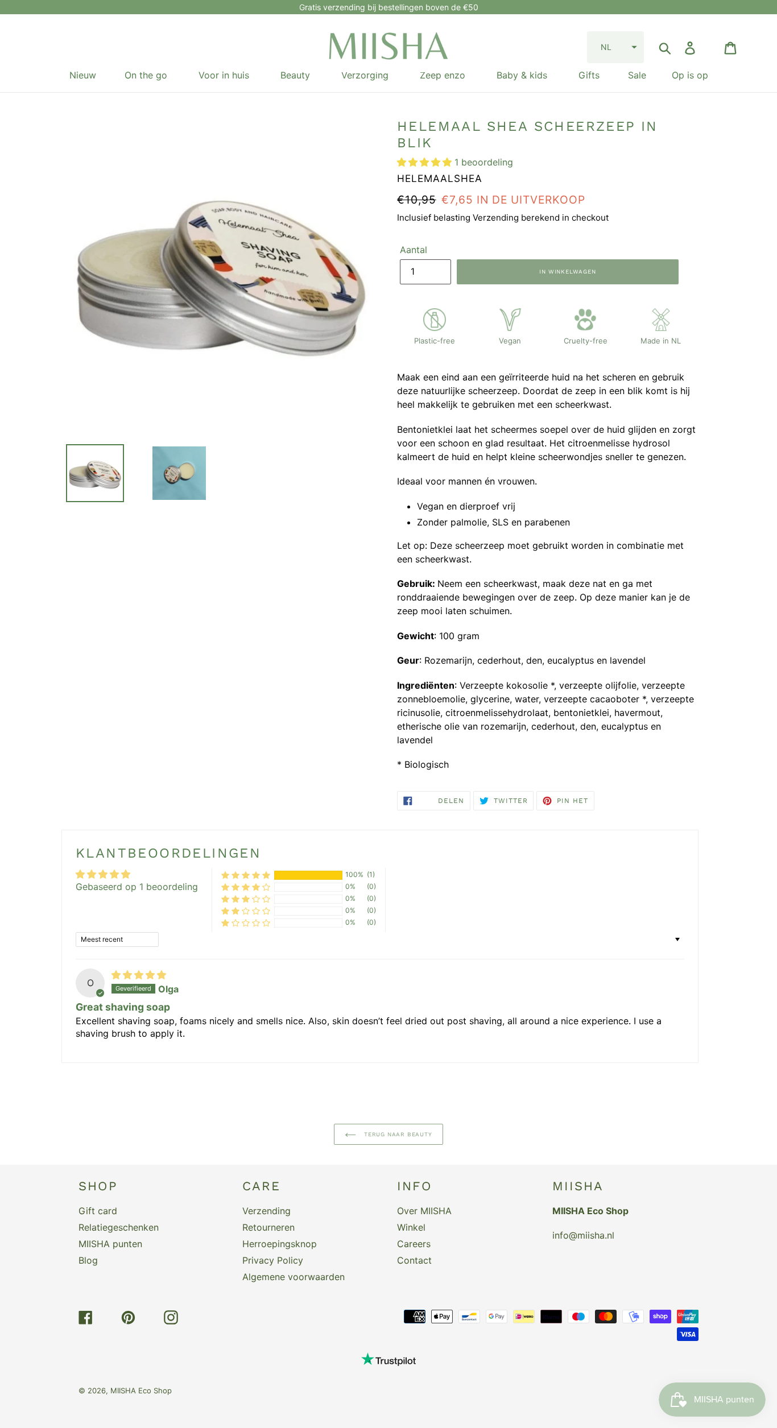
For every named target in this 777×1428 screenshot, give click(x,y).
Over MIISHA (424, 1210)
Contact (414, 1260)
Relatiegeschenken (118, 1227)
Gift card (97, 1210)
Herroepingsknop (279, 1243)
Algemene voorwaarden (293, 1276)
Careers (414, 1243)
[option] (86, 473)
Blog (88, 1260)
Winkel (411, 1227)
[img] (138, 974)
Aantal (413, 249)
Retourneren (268, 1227)
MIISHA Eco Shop (141, 1390)
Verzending (266, 1210)
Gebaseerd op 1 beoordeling (137, 886)
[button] (615, 47)
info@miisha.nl (583, 1235)
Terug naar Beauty (397, 1134)
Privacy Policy (272, 1260)
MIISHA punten (110, 1243)
